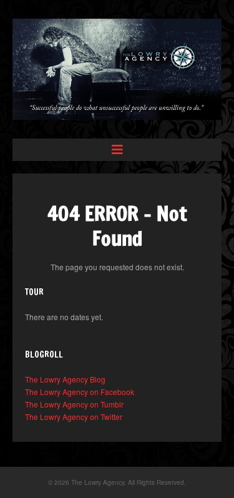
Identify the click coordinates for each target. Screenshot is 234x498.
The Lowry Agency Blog (65, 379)
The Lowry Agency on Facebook (79, 391)
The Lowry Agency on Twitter (73, 416)
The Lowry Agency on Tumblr (74, 404)
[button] (117, 150)
